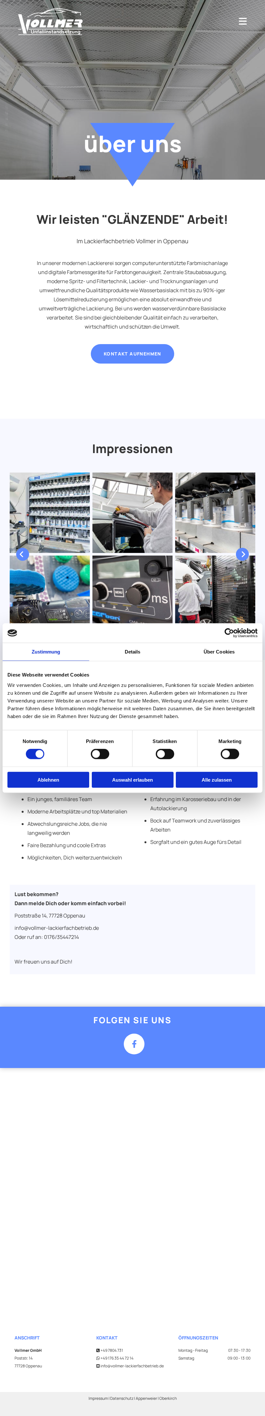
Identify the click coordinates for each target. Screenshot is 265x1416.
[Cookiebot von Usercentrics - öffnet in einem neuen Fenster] (229, 633)
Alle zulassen (217, 779)
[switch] (100, 754)
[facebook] (134, 1044)
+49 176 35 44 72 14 (117, 1358)
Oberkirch (168, 1398)
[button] (132, 353)
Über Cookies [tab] (219, 651)
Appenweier (146, 1398)
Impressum (98, 1398)
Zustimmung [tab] (46, 651)
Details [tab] (133, 651)
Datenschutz (122, 1398)
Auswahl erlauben (132, 779)
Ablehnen (48, 779)
